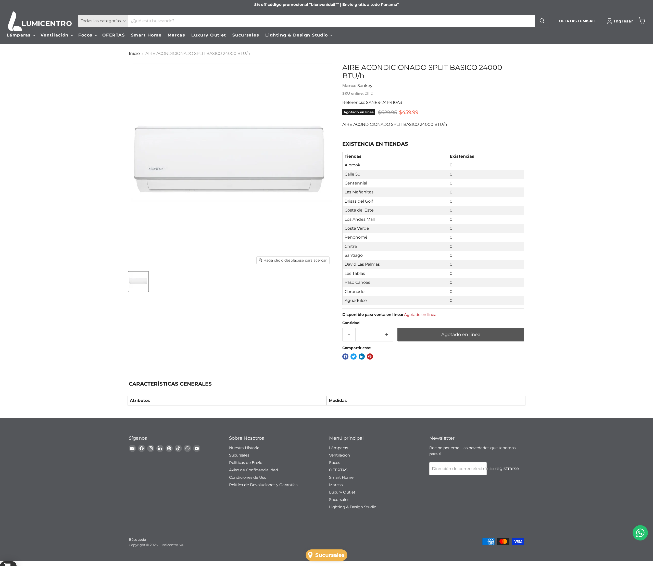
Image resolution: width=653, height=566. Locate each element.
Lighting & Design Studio (297, 35)
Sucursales (245, 35)
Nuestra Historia (244, 447)
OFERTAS (113, 35)
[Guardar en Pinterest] (370, 356)
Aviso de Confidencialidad (253, 469)
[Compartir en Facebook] (345, 356)
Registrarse (506, 468)
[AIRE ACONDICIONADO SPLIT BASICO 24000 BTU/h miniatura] (138, 282)
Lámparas (19, 35)
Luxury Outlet (208, 35)
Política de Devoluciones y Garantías (263, 484)
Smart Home (146, 35)
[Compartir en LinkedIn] (362, 356)
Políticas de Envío (245, 462)
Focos (86, 35)
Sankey (364, 85)
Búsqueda (137, 539)
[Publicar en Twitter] (353, 356)
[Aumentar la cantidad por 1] (386, 335)
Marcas (176, 35)
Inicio (134, 53)
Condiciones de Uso (247, 477)
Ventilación (55, 35)
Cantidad (351, 323)
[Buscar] (542, 21)
